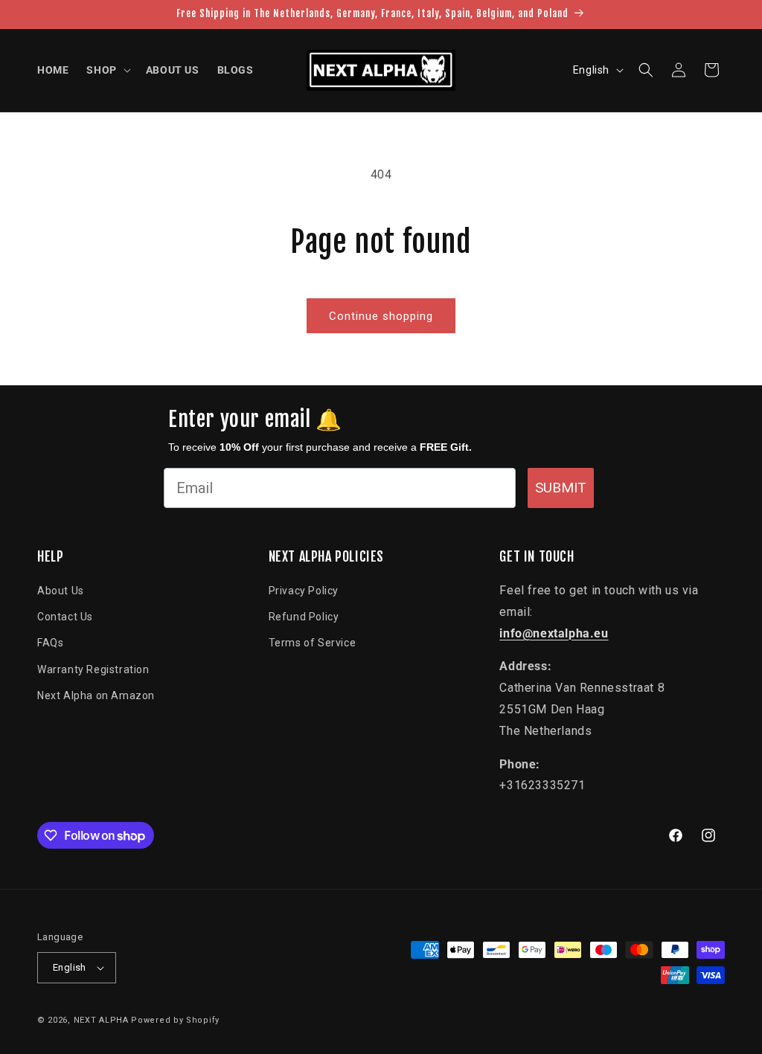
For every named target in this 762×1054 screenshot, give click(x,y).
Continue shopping (381, 316)
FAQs (50, 643)
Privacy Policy (304, 591)
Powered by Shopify (175, 1020)
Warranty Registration (93, 669)
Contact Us (65, 617)
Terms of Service (312, 643)
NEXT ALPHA (101, 1020)
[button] (106, 70)
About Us (60, 591)
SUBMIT (560, 487)
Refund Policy (304, 617)
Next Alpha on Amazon (96, 695)
